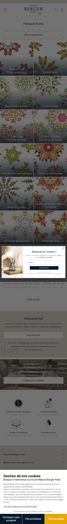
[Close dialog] (63, 248)
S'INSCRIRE (44, 268)
